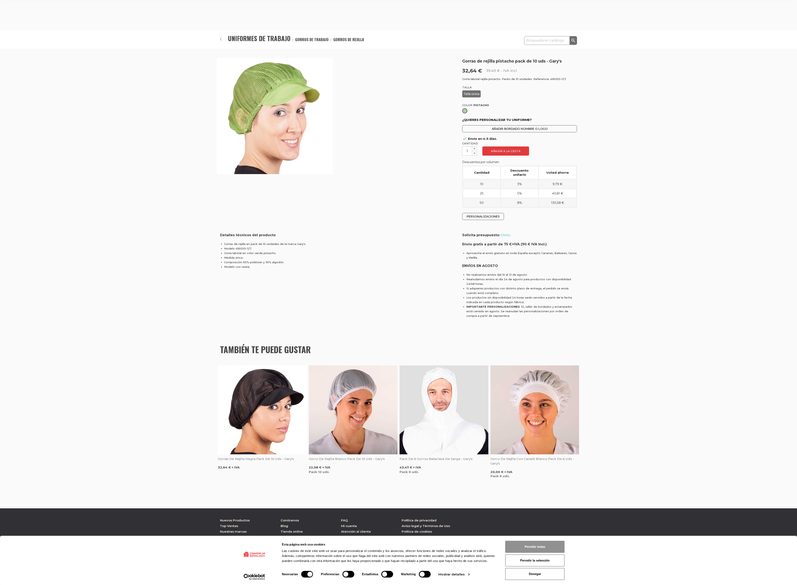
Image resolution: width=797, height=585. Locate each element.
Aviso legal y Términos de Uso (426, 526)
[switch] (348, 574)
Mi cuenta (349, 526)
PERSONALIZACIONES (483, 216)
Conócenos (290, 520)
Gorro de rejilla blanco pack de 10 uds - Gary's (347, 459)
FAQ (344, 520)
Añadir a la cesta (506, 151)
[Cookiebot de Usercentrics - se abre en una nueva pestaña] (254, 577)
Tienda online (292, 531)
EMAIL (506, 235)
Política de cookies (417, 531)
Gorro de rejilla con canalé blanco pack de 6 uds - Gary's (532, 461)
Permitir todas (535, 546)
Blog (284, 526)
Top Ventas (229, 526)
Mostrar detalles (451, 574)
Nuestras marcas (233, 531)
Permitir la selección (535, 560)
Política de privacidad (419, 520)
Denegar (535, 574)
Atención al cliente (356, 531)
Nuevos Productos (235, 520)
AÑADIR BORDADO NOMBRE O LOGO (520, 129)
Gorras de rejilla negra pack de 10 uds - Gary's (256, 459)
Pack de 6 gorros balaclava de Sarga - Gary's (436, 459)
